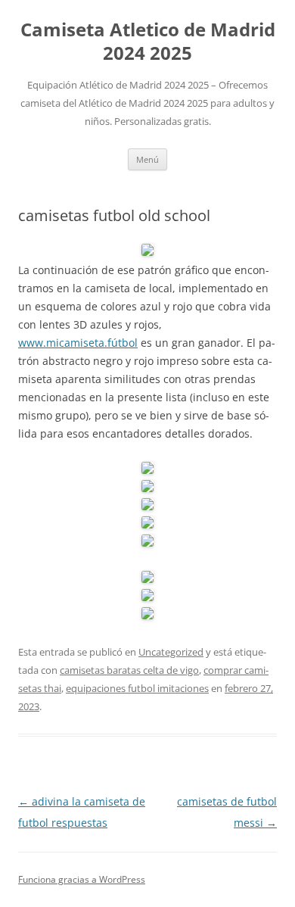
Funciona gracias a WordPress (81, 879)
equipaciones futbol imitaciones (137, 688)
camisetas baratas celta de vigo (129, 670)
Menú (147, 159)
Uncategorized (170, 652)
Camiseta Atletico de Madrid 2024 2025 (147, 41)
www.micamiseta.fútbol (78, 342)
